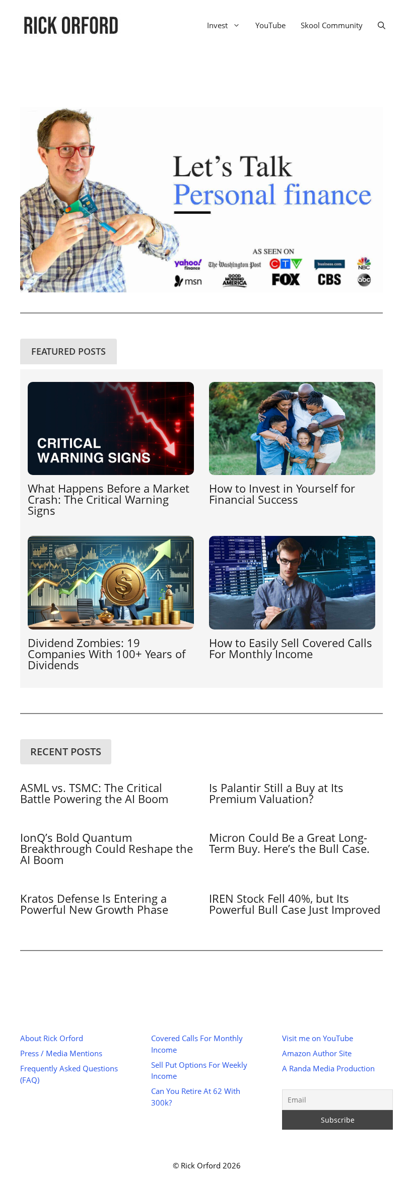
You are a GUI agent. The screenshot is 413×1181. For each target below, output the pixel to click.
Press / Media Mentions (61, 1053)
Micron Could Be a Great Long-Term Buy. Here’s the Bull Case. (289, 843)
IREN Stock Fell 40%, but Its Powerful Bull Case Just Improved (294, 904)
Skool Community (332, 25)
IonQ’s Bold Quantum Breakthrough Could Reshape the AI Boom (106, 848)
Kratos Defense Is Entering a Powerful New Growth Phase (94, 904)
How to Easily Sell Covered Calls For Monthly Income (290, 648)
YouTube (270, 25)
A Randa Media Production (328, 1068)
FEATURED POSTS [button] (68, 351)
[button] (381, 25)
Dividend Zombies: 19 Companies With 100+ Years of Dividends (106, 653)
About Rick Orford (51, 1038)
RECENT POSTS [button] (65, 751)
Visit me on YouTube (317, 1038)
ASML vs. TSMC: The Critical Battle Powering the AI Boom (94, 793)
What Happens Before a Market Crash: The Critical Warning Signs (108, 499)
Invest (217, 25)
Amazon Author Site (317, 1053)
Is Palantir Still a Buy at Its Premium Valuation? (276, 793)
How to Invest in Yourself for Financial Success (282, 494)
